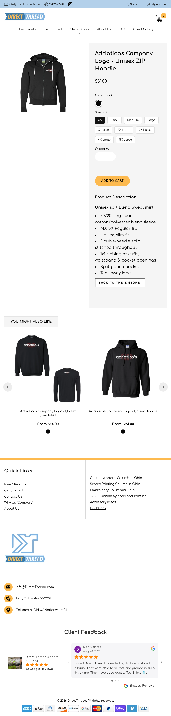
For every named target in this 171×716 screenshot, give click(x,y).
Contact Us (13, 496)
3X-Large (145, 128)
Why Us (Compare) (18, 502)
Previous (7, 387)
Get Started (53, 29)
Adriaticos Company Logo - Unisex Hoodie (123, 411)
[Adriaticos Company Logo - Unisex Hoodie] (123, 368)
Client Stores (79, 29)
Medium (133, 119)
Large (151, 119)
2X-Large (124, 128)
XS (100, 119)
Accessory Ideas (103, 502)
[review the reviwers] (153, 649)
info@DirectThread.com (24, 4)
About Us (104, 29)
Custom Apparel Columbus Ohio (116, 478)
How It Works (27, 29)
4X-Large (104, 138)
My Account (159, 4)
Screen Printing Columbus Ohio (115, 484)
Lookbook (98, 508)
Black (98, 103)
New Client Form (17, 484)
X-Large (103, 128)
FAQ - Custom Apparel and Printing (118, 496)
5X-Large (125, 138)
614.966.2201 (56, 4)
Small (115, 119)
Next (163, 387)
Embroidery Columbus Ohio (112, 490)
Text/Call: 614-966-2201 (33, 598)
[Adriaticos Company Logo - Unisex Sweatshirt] (48, 368)
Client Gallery (143, 29)
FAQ (122, 29)
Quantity (102, 149)
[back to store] (120, 286)
